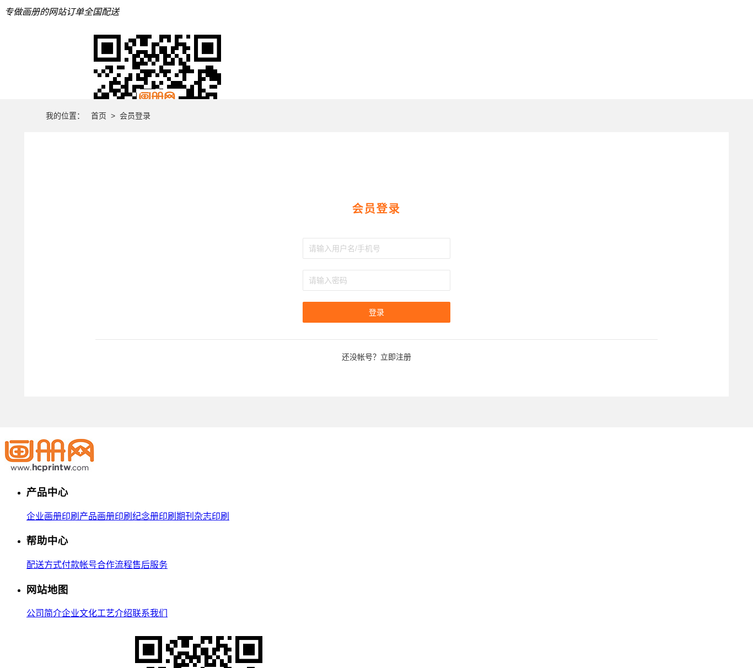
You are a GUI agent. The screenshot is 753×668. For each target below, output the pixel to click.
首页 (98, 115)
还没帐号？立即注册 (376, 356)
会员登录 (135, 115)
